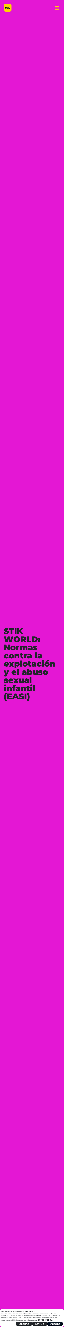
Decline (24, 1323)
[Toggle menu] (55, 7)
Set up (39, 1323)
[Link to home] (7, 8)
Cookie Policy (44, 1319)
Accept (55, 1323)
